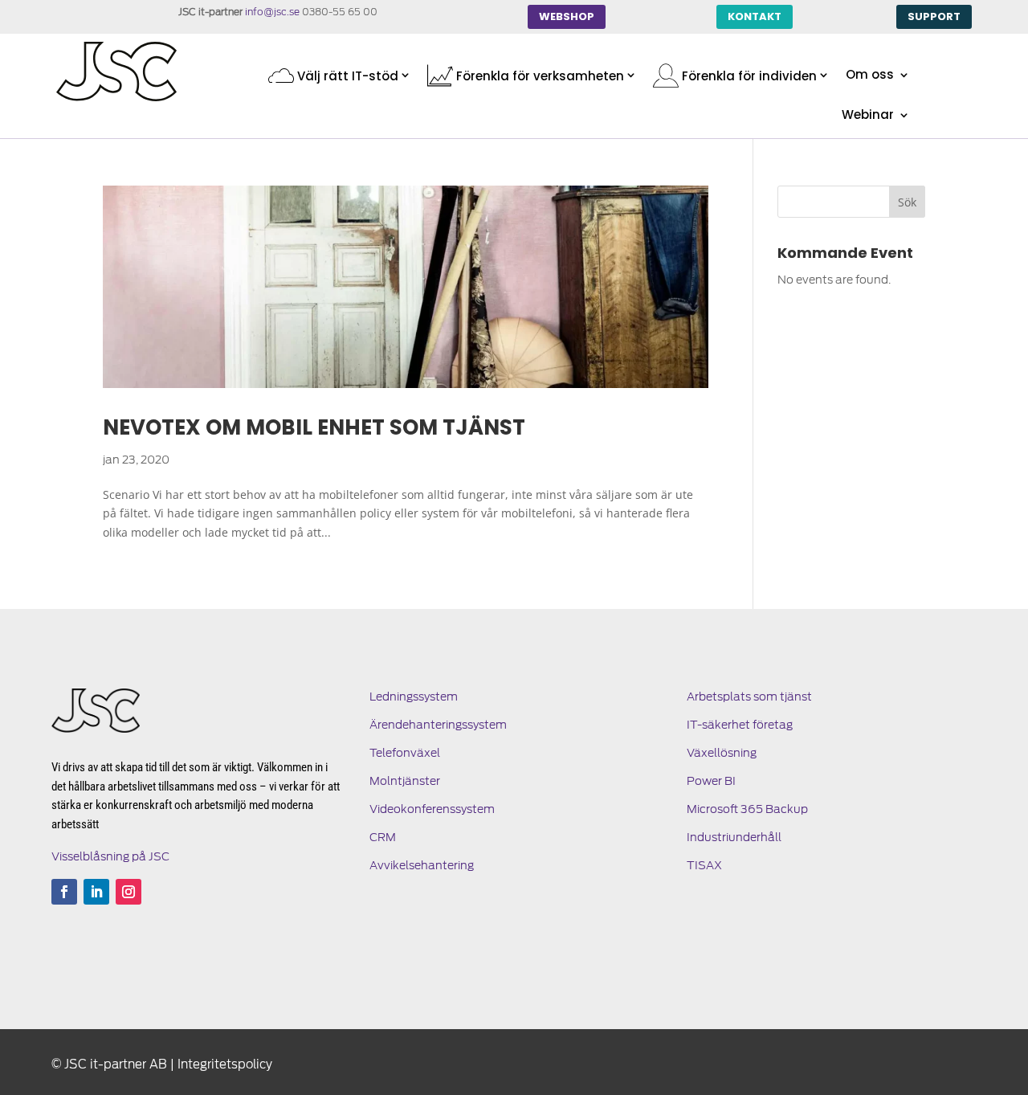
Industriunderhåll (734, 837)
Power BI (711, 780)
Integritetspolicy (224, 1064)
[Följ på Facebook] (64, 892)
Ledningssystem (413, 696)
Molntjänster (404, 780)
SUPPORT (934, 16)
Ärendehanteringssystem (438, 724)
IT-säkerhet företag (740, 724)
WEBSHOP (566, 16)
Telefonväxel (404, 752)
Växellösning (722, 752)
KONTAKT (754, 16)
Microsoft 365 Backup (747, 809)
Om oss (870, 76)
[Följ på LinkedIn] (96, 892)
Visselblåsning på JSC (110, 856)
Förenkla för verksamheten (538, 75)
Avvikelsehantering (421, 865)
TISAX (704, 865)
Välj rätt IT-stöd (346, 75)
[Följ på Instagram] (128, 892)
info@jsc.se (272, 12)
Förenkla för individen (748, 75)
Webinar (868, 116)
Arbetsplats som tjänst (749, 696)
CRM (382, 837)
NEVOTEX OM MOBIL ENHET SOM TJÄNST (314, 427)
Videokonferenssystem (432, 809)
